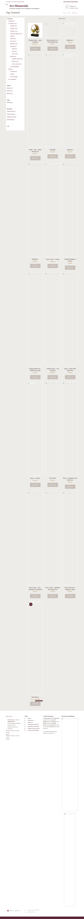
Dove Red (52, 478)
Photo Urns (13, 41)
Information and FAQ (33, 724)
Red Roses (35, 697)
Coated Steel (10, 111)
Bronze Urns (15, 61)
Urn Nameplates (14, 66)
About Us (30, 722)
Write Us (73, 6)
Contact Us (10, 728)
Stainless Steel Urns (17, 58)
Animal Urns (13, 46)
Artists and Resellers (33, 730)
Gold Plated (10, 119)
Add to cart (35, 48)
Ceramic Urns (13, 28)
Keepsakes (11, 21)
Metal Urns (13, 56)
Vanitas (12, 74)
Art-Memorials (11, 719)
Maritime (9, 93)
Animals (9, 90)
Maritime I (35, 259)
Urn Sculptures (12, 79)
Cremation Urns (12, 23)
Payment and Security (33, 728)
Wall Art (10, 69)
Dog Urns (14, 48)
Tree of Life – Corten (52, 259)
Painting (9, 102)
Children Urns (13, 31)
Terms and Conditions (33, 910)
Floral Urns (13, 38)
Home (64, 12)
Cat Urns (14, 51)
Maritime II (70, 40)
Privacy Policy (31, 912)
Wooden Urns (14, 43)
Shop (69, 12)
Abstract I (70, 150)
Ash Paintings (14, 76)
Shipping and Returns (33, 726)
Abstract (9, 88)
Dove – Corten (35, 478)
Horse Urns (15, 54)
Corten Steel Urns (16, 64)
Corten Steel (10, 114)
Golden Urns (13, 26)
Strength (52, 150)
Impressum (31, 720)
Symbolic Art (13, 71)
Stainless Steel (11, 117)
